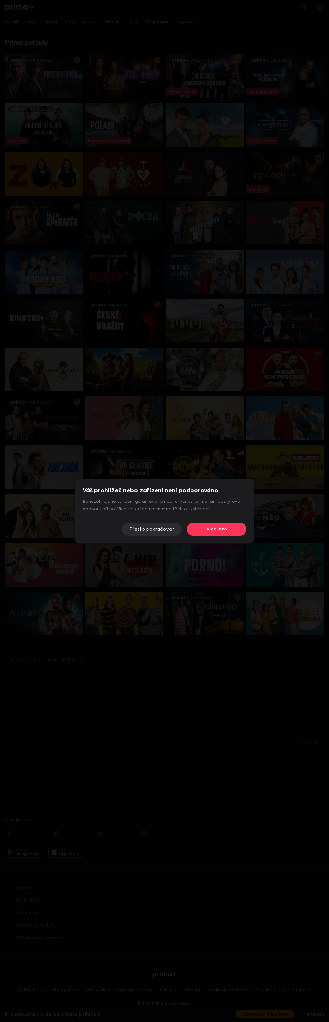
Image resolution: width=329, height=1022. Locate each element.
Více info (216, 529)
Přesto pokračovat (151, 529)
